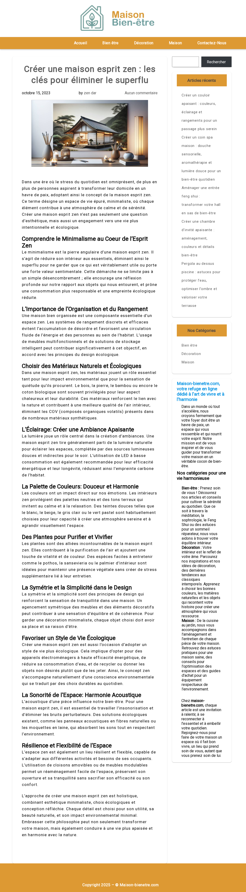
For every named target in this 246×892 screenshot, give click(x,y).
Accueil (80, 43)
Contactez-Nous (212, 43)
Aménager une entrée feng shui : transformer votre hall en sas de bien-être (201, 200)
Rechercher (216, 62)
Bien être (110, 43)
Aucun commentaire (141, 93)
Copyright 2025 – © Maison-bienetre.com (120, 885)
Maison (175, 43)
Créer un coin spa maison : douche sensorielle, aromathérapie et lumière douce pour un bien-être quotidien (201, 158)
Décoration (144, 43)
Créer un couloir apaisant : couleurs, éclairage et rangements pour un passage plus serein (199, 112)
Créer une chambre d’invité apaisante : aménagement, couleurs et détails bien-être (198, 238)
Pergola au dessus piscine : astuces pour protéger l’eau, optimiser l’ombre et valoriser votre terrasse (201, 284)
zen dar (90, 93)
